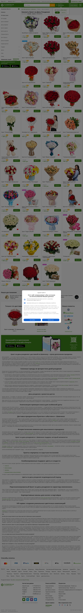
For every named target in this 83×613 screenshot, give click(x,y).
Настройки (32, 320)
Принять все (51, 320)
